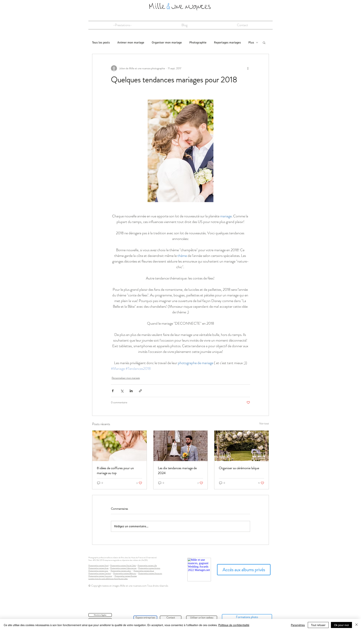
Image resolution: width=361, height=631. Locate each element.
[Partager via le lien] (140, 391)
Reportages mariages (227, 42)
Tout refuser (318, 625)
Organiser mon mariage (167, 42)
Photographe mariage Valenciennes (123, 568)
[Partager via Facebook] (113, 391)
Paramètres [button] (298, 625)
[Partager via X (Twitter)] (122, 391)
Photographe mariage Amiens (149, 568)
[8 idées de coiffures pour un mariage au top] (119, 446)
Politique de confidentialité (233, 625)
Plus (251, 42)
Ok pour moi (341, 625)
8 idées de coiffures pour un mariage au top (115, 470)
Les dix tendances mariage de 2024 (177, 470)
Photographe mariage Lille (147, 565)
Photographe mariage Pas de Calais (123, 565)
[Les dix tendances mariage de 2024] (180, 446)
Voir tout (264, 423)
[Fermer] (356, 625)
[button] (264, 42)
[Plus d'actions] (248, 68)
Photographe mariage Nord (98, 565)
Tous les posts (101, 42)
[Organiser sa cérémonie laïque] (241, 446)
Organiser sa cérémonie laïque (239, 468)
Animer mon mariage (130, 42)
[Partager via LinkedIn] (131, 391)
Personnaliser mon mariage (126, 378)
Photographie (197, 42)
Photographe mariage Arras (98, 568)
